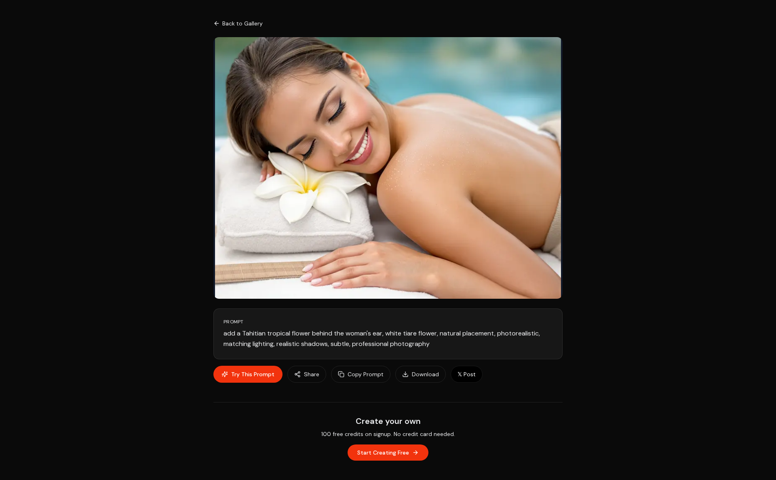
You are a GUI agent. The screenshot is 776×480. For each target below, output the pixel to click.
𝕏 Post (467, 374)
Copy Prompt (366, 374)
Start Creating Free (383, 452)
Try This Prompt (252, 374)
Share (311, 374)
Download (425, 374)
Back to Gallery (242, 23)
